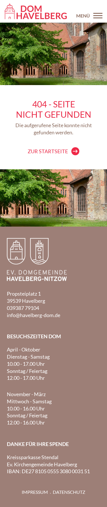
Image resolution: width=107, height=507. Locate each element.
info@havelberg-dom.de (33, 315)
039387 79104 (23, 308)
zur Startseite (48, 151)
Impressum (35, 492)
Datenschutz (69, 492)
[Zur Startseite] (36, 11)
